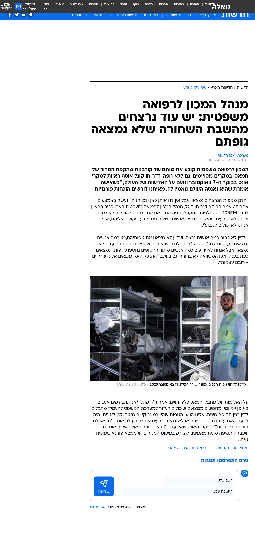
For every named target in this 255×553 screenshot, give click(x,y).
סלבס (149, 4)
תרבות (163, 4)
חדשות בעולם (127, 15)
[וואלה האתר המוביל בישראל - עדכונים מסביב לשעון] (221, 6)
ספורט (194, 4)
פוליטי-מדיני (149, 15)
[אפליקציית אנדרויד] (31, 15)
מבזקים (210, 15)
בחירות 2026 (104, 15)
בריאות (109, 4)
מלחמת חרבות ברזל (214, 448)
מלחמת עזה (239, 448)
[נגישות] (7, 6)
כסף (136, 4)
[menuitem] (191, 6)
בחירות (179, 4)
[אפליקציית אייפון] (24, 15)
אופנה (59, 4)
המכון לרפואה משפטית (180, 448)
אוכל (123, 4)
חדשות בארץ (171, 15)
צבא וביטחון (193, 15)
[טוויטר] (17, 15)
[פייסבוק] (10, 15)
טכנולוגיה (76, 4)
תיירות (93, 4)
